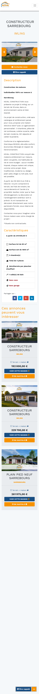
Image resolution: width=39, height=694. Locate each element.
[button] (4, 52)
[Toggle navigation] (35, 5)
